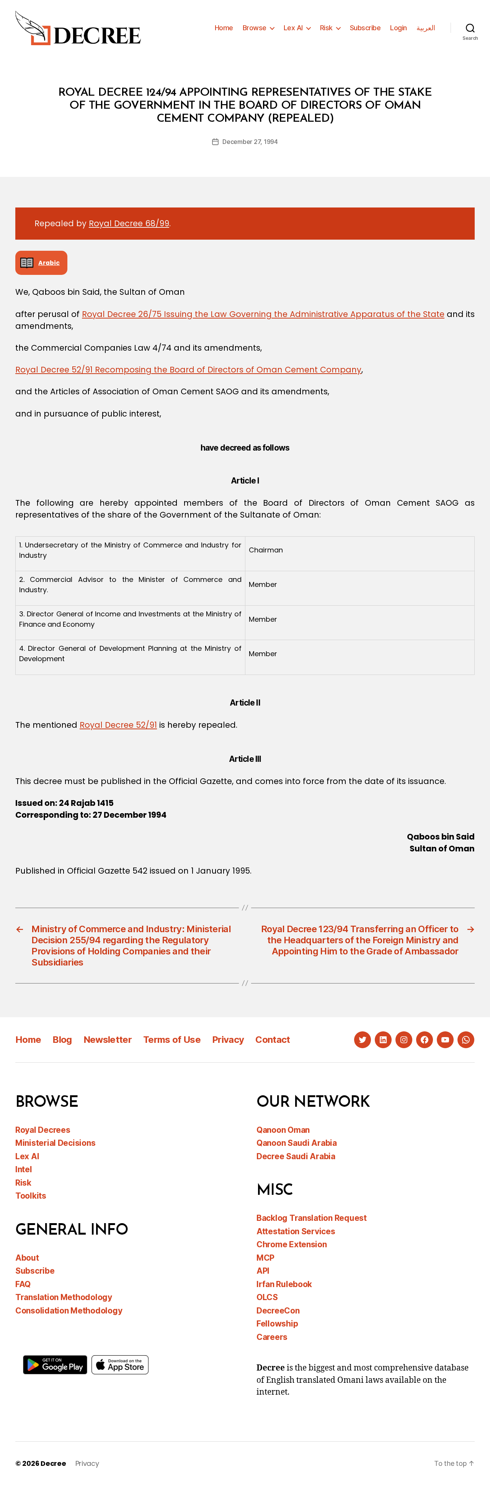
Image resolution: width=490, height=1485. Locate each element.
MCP (265, 1258)
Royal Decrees (42, 1130)
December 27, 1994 (250, 141)
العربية (425, 28)
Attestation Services (295, 1231)
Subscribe (365, 28)
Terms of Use (172, 1039)
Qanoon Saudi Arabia (296, 1143)
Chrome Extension (291, 1244)
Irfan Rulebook (284, 1284)
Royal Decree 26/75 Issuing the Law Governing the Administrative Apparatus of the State (263, 314)
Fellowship (277, 1323)
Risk (326, 28)
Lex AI (293, 28)
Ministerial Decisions (55, 1143)
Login (398, 28)
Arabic (49, 262)
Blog (62, 1039)
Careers (271, 1337)
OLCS (267, 1297)
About (27, 1258)
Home (224, 28)
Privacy (228, 1039)
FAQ (23, 1284)
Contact (272, 1039)
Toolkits (30, 1196)
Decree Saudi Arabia (295, 1156)
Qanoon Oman (283, 1130)
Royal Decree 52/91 (118, 724)
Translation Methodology (63, 1297)
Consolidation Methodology (68, 1310)
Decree (53, 1463)
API (263, 1271)
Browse (254, 28)
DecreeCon (278, 1310)
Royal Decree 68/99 (129, 223)
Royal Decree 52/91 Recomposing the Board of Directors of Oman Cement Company (188, 369)
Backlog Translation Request (311, 1218)
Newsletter (107, 1039)
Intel (23, 1169)
